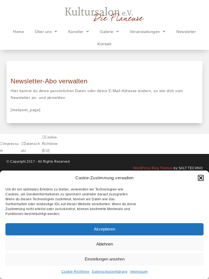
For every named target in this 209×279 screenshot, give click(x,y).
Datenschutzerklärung (109, 272)
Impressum (139, 272)
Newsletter (186, 31)
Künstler (76, 31)
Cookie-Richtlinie (76, 272)
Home (18, 31)
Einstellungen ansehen (105, 259)
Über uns (43, 31)
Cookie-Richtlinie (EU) (50, 144)
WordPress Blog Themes (153, 168)
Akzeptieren (104, 229)
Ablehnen (104, 244)
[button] (201, 178)
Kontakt (104, 44)
